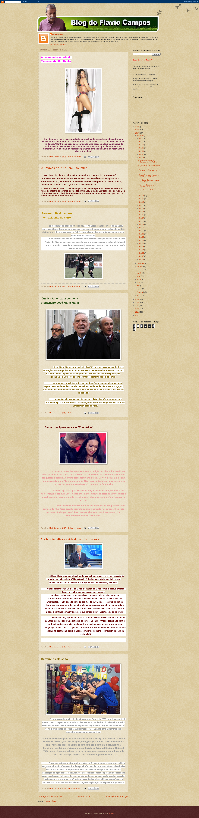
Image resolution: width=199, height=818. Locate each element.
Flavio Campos (57, 34)
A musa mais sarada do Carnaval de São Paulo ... (147, 161)
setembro (140, 270)
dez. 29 (141, 141)
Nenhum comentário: (75, 157)
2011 (137, 315)
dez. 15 (141, 215)
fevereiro (140, 292)
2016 (137, 299)
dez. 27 (141, 145)
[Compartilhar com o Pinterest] (98, 157)
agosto (139, 273)
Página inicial (84, 796)
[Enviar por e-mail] (89, 157)
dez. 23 (141, 154)
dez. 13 (141, 221)
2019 (137, 127)
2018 (137, 130)
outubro (139, 266)
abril (138, 286)
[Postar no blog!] (91, 157)
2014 (137, 306)
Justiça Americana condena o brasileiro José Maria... (148, 176)
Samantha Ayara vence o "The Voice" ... (148, 181)
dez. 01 (141, 259)
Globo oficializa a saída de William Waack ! (71, 539)
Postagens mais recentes (50, 796)
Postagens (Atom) (50, 801)
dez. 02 (141, 256)
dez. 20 (141, 199)
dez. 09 (141, 234)
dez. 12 (141, 224)
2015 (137, 302)
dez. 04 (141, 250)
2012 (137, 312)
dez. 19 (141, 202)
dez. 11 (141, 227)
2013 (137, 309)
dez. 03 (141, 253)
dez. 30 (141, 138)
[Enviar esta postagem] (85, 157)
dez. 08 (141, 237)
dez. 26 (141, 148)
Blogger (111, 813)
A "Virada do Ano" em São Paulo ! (65, 167)
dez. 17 (141, 208)
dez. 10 (141, 231)
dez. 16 (141, 212)
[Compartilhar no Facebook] (96, 157)
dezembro (140, 136)
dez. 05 (141, 246)
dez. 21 (141, 196)
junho (139, 279)
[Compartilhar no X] (93, 157)
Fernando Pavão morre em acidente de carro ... (148, 171)
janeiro (139, 295)
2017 (137, 133)
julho (139, 276)
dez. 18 (141, 205)
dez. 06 (141, 243)
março (139, 289)
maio (139, 282)
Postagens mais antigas (117, 796)
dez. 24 (141, 151)
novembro (140, 263)
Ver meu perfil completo (58, 44)
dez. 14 (141, 218)
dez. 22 (141, 157)
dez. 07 (141, 240)
